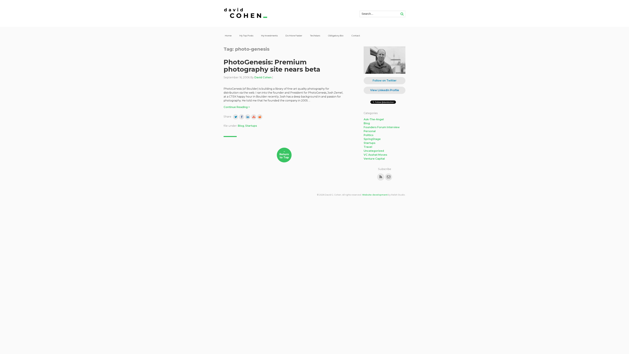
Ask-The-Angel (374, 119)
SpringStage (372, 139)
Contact (355, 35)
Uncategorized (374, 150)
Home (228, 35)
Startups (251, 125)
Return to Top (284, 156)
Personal (370, 131)
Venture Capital (374, 158)
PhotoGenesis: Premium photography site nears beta (272, 65)
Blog (241, 125)
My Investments (269, 35)
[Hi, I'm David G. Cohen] (246, 13)
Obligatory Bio (335, 35)
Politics (368, 135)
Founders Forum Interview (382, 127)
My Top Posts (246, 35)
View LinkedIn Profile (384, 90)
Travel (368, 146)
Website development (375, 195)
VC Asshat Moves (375, 154)
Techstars (315, 35)
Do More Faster (294, 35)
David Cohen (263, 77)
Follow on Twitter (385, 80)
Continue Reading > (237, 107)
